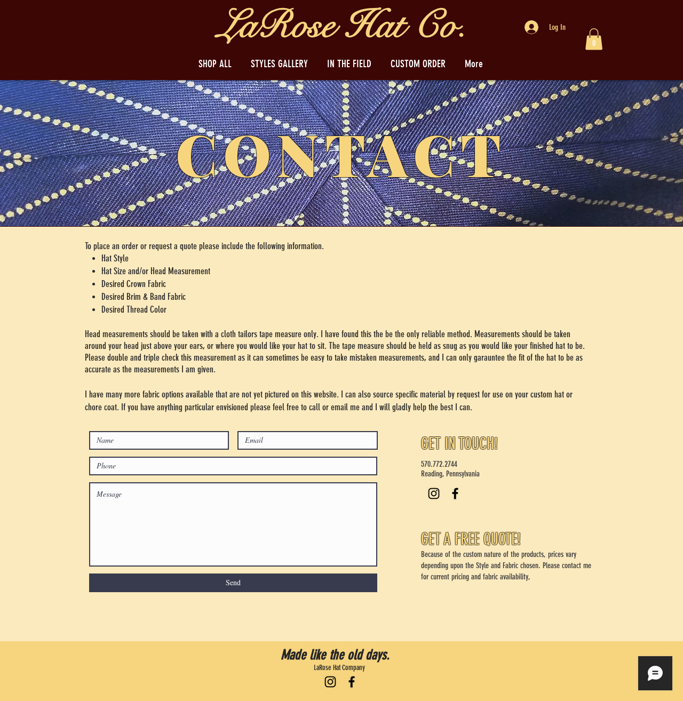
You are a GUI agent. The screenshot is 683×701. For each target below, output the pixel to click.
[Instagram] (433, 493)
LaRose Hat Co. (342, 25)
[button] (594, 39)
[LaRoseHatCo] (351, 681)
